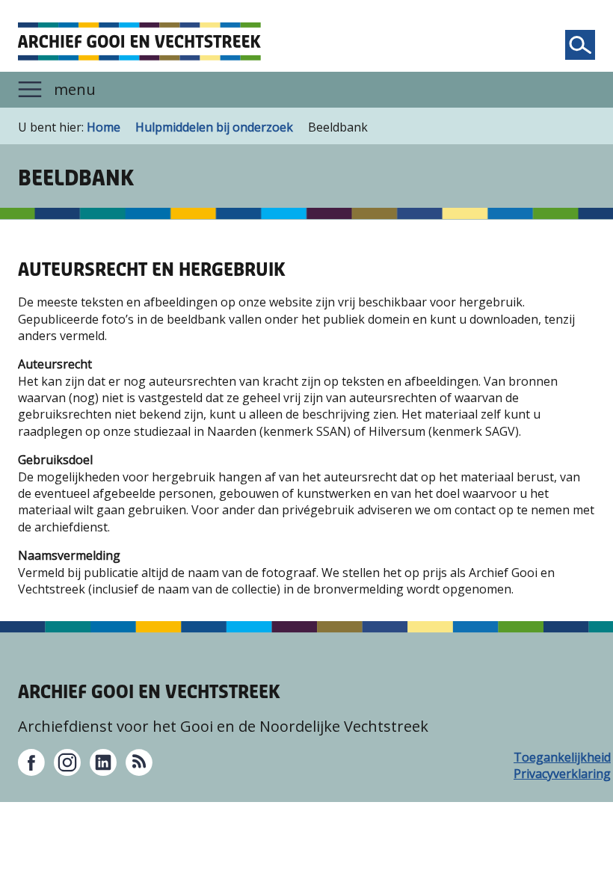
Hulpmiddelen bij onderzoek (214, 127)
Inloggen (37, 862)
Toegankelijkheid (527, 757)
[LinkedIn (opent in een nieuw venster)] (103, 762)
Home (103, 127)
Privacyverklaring (527, 773)
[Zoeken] (580, 45)
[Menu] (306, 90)
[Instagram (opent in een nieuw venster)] (67, 762)
